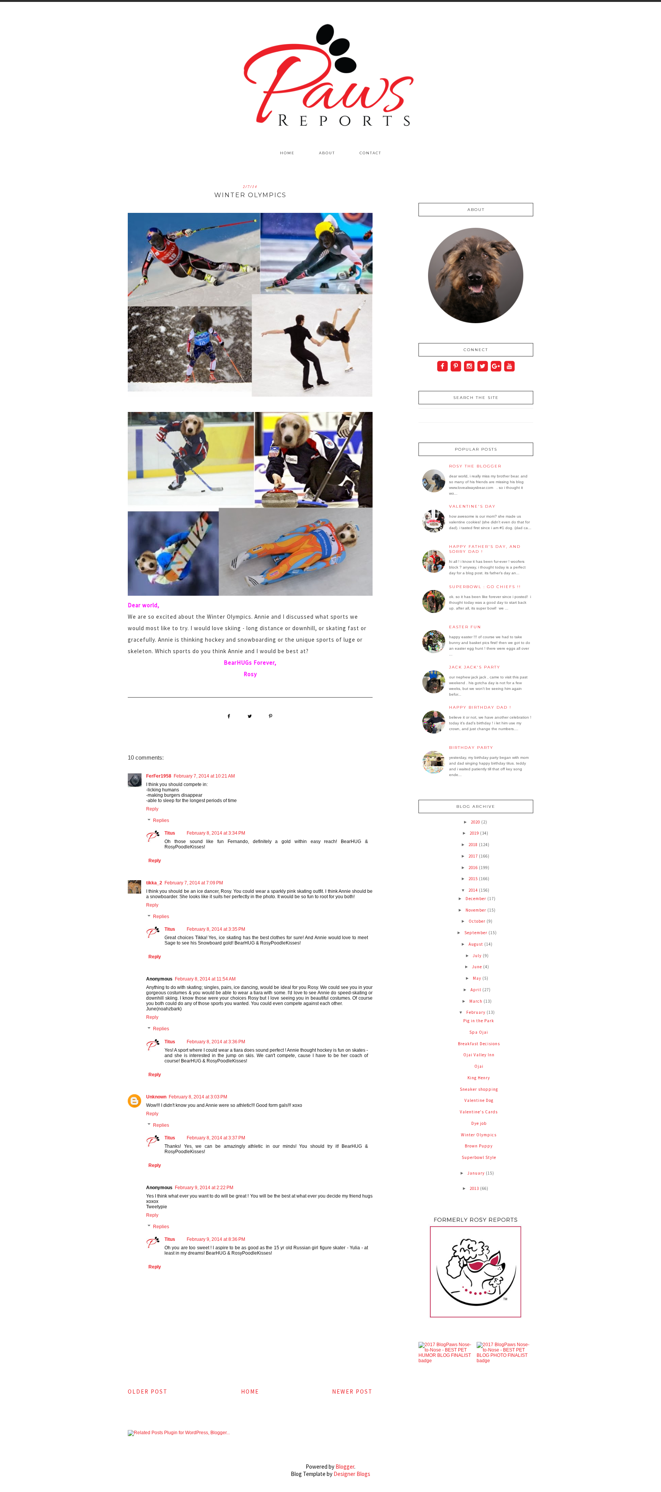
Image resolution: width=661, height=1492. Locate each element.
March (476, 1001)
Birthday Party (471, 747)
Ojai (479, 1066)
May (477, 978)
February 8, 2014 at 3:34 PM (216, 833)
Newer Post (352, 1391)
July (478, 955)
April (476, 989)
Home (287, 153)
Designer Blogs (352, 1473)
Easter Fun (465, 626)
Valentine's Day (472, 506)
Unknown (156, 1097)
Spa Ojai (478, 1032)
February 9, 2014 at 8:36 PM (216, 1239)
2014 (474, 890)
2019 (475, 833)
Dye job (479, 1123)
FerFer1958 (158, 776)
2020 (476, 822)
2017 (474, 856)
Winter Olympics (479, 1134)
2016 (474, 867)
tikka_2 (154, 883)
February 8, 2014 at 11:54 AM (205, 979)
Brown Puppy (479, 1146)
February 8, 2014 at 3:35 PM (216, 929)
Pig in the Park (478, 1020)
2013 (475, 1188)
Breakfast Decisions (479, 1043)
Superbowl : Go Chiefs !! (485, 586)
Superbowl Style (479, 1157)
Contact (370, 153)
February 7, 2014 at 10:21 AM (204, 776)
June (477, 966)
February (476, 1012)
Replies (161, 820)
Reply (152, 809)
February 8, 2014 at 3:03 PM (198, 1097)
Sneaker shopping (479, 1089)
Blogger (344, 1466)
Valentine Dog (478, 1100)
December (476, 898)
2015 (474, 878)
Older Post (148, 1391)
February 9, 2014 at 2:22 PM (204, 1187)
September (476, 932)
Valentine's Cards (479, 1112)
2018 (474, 844)
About (327, 153)
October (478, 921)
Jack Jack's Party (474, 667)
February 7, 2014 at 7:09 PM (193, 883)
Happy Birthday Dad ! (480, 707)
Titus (169, 833)
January (476, 1173)
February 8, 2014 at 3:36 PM (216, 1041)
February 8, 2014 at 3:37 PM (216, 1138)
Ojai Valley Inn (479, 1054)
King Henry (478, 1077)
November (476, 910)
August (476, 944)
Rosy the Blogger (475, 466)
